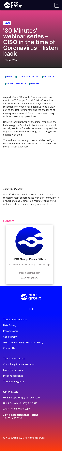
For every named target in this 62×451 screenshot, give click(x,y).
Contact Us (9, 348)
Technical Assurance (14, 358)
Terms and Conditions (15, 319)
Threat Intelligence (13, 381)
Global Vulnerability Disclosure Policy (23, 342)
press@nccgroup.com (29, 272)
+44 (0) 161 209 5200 (29, 397)
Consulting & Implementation (19, 364)
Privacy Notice (10, 331)
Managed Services (13, 370)
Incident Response (13, 375)
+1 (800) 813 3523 (27, 403)
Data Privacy (10, 325)
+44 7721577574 (29, 278)
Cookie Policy (10, 336)
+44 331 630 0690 (12, 418)
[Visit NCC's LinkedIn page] (31, 308)
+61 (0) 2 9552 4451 (20, 409)
